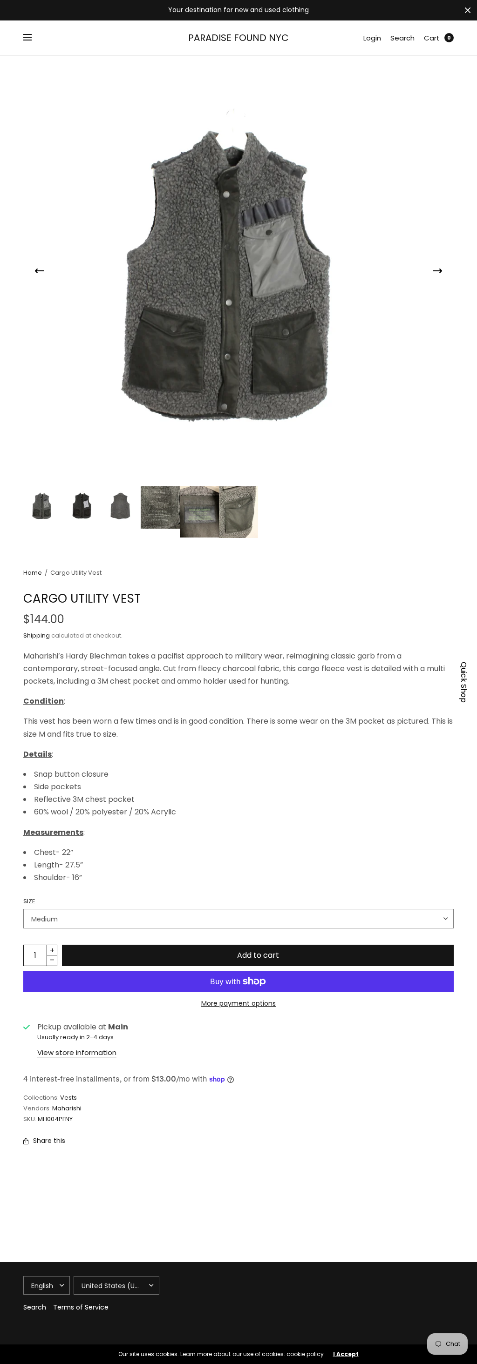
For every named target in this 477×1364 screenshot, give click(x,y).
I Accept (346, 1354)
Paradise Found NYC (238, 37)
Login (372, 38)
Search (402, 38)
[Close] (467, 10)
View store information (76, 1052)
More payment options (238, 1003)
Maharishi (67, 1108)
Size (29, 901)
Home (32, 572)
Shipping (36, 635)
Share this (49, 1140)
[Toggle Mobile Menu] (33, 37)
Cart (432, 38)
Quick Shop (463, 682)
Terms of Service (81, 1307)
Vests (68, 1097)
